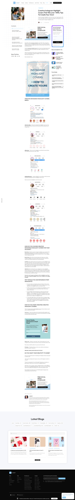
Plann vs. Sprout (37, 487)
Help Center (19, 477)
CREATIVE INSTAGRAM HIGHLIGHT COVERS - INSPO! (16, 31)
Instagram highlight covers (32, 48)
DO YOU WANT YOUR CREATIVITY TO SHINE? (15, 49)
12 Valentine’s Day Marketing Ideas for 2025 (18, 450)
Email (27, 332)
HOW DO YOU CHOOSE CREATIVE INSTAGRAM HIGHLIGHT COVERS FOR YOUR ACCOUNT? (17, 38)
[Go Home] (16, 3)
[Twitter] (14, 56)
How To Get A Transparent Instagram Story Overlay (59, 67)
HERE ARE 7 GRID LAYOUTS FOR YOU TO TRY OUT (33, 350)
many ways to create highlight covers (34, 309)
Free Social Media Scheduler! (42, 29)
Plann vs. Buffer (37, 480)
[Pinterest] (15, 56)
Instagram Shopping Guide (28, 487)
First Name (28, 329)
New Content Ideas (27, 479)
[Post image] (54, 53)
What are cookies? (68, 495)
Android (10, 484)
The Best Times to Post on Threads (59, 63)
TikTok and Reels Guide (27, 483)
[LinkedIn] (17, 56)
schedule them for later (34, 366)
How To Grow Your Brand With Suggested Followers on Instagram (59, 58)
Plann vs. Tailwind (37, 483)
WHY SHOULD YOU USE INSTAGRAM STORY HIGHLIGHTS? (17, 42)
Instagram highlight (34, 42)
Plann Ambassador (11, 480)
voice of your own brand (29, 253)
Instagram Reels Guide (27, 484)
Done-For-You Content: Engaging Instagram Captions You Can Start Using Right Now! (57, 87)
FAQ (17, 480)
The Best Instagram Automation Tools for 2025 (60, 53)
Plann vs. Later (37, 477)
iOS (9, 483)
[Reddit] (19, 56)
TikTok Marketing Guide (27, 486)
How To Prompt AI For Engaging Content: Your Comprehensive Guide (57, 78)
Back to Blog (1, 200)
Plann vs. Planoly (37, 479)
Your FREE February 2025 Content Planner (56, 75)
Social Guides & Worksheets (28, 480)
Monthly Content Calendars (28, 477)
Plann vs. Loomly (37, 484)
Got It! (64, 497)
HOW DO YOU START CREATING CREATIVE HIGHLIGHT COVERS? (17, 46)
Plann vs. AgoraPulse (37, 486)
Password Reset (19, 479)
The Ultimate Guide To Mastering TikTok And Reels (57, 81)
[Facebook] (12, 56)
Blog (43, 2)
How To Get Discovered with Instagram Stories (57, 84)
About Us (10, 479)
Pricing (41, 2)
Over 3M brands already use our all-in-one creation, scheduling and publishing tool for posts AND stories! (42, 34)
